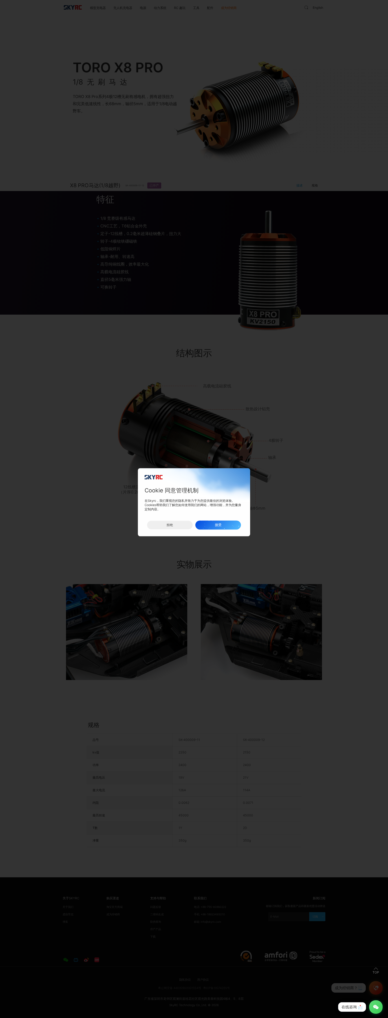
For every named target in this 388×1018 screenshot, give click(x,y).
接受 (218, 525)
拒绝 (170, 525)
